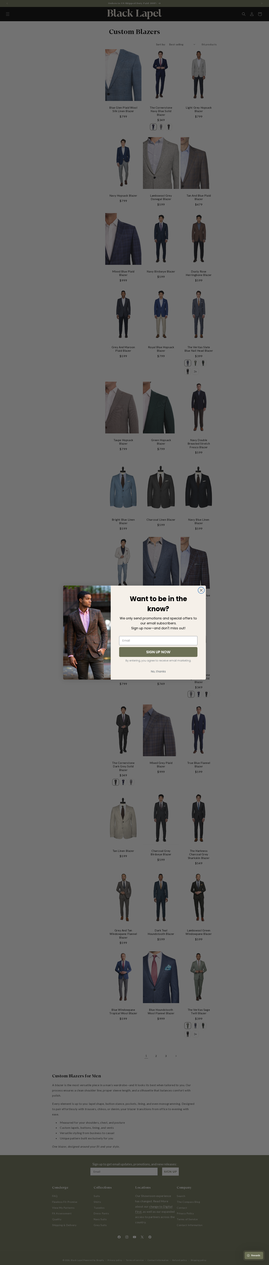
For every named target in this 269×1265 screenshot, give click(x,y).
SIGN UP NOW (158, 652)
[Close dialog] (201, 590)
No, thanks (158, 671)
